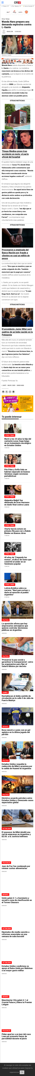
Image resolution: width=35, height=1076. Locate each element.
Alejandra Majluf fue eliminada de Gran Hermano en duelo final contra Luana (16, 502)
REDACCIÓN (10, 31)
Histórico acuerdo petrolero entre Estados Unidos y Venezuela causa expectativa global (17, 800)
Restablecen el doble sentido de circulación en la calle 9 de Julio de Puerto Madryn (17, 698)
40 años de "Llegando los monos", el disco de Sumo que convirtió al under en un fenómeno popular (17, 560)
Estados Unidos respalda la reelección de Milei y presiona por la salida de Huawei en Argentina (17, 766)
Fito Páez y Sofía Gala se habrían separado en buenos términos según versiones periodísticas (17, 472)
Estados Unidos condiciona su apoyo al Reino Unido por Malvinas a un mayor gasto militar (17, 968)
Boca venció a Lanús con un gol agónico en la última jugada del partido (16, 732)
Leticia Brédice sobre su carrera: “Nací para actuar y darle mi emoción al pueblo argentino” (17, 591)
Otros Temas (6, 19)
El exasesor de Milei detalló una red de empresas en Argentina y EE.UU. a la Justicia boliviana (16, 834)
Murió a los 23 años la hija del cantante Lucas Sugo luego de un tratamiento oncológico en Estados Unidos (17, 442)
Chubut (5, 692)
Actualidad (7, 828)
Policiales (6, 863)
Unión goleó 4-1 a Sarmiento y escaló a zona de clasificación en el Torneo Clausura (17, 900)
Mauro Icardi (11, 385)
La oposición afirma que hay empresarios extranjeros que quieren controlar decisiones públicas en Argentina (15, 626)
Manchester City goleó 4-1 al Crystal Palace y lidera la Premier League (17, 1002)
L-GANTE (4, 385)
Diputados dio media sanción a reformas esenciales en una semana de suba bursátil (15, 934)
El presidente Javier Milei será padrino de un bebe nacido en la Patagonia (17, 332)
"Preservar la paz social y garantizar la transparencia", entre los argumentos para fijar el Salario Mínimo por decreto (17, 663)
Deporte (5, 726)
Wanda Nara (20, 385)
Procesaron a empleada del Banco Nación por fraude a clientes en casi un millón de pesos (16, 254)
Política (6, 620)
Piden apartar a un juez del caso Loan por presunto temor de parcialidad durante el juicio (16, 1036)
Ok (22, 1072)
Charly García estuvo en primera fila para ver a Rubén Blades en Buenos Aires (17, 531)
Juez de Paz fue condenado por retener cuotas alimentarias (16, 867)
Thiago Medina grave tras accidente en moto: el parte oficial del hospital (15, 154)
